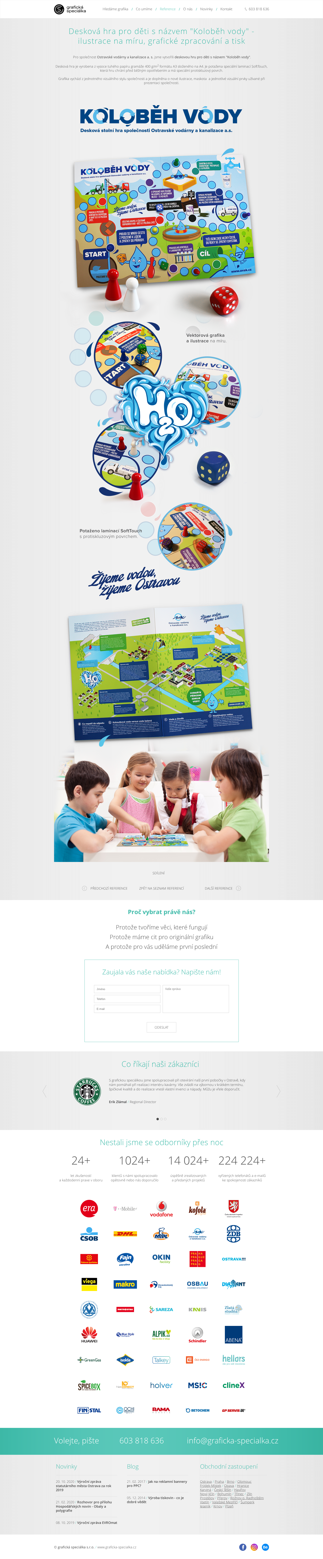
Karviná (205, 1489)
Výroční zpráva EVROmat (97, 1522)
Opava (229, 1485)
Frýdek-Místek (210, 1485)
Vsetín (204, 1502)
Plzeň (229, 1506)
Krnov (217, 1506)
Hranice (243, 1485)
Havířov (240, 1489)
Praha (219, 1481)
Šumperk (247, 1502)
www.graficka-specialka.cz (116, 1547)
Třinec (239, 1494)
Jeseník (205, 1506)
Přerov (222, 1498)
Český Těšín (222, 1489)
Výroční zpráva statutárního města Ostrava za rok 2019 (83, 1485)
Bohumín (224, 1494)
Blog (133, 1466)
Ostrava (206, 1481)
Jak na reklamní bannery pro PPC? (157, 1483)
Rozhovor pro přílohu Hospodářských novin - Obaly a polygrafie (84, 1506)
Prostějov (207, 1498)
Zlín (249, 1494)
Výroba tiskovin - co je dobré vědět (155, 1499)
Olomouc (244, 1481)
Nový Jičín (207, 1494)
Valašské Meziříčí (225, 1502)
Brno (230, 1481)
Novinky (66, 1466)
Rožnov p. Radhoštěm (247, 1498)
